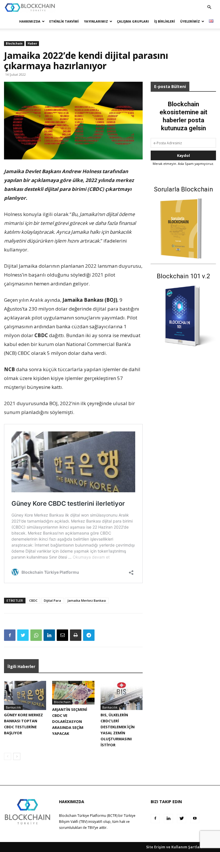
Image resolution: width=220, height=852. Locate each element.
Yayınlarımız (96, 21)
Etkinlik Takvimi (64, 21)
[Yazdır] (75, 635)
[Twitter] (23, 635)
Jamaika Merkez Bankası (86, 600)
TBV (91, 827)
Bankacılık (13, 707)
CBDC (33, 600)
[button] (209, 7)
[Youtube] (194, 818)
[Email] (62, 635)
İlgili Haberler (21, 666)
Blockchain (14, 43)
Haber (32, 43)
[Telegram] (89, 635)
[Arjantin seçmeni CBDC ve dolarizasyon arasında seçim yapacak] (73, 693)
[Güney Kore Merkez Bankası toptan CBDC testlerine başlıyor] (25, 695)
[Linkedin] (49, 635)
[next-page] (16, 756)
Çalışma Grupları (133, 21)
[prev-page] (7, 756)
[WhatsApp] (36, 635)
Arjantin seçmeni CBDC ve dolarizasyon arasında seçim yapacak (69, 721)
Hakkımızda (29, 21)
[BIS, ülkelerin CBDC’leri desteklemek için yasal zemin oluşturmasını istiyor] (122, 695)
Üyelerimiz (190, 21)
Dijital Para (52, 600)
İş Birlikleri (164, 21)
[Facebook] (9, 635)
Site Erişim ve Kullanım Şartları (174, 847)
